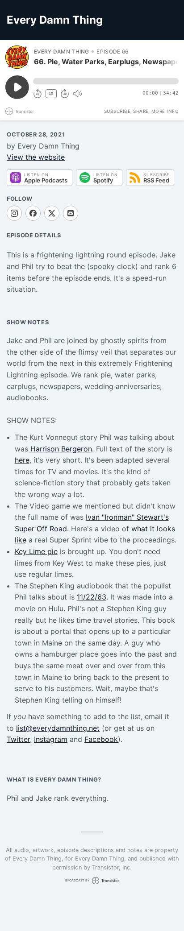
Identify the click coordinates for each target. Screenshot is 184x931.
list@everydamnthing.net (58, 728)
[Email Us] (70, 213)
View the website (36, 157)
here (22, 459)
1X (51, 93)
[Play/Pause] (17, 57)
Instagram (50, 739)
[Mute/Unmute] (77, 94)
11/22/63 (91, 596)
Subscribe (117, 111)
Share (141, 111)
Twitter (18, 739)
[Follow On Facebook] (33, 213)
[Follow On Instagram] (14, 213)
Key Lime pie (36, 551)
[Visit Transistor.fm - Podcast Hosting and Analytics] (19, 111)
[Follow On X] (51, 213)
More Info (165, 111)
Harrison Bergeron (61, 448)
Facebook (101, 739)
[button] (106, 81)
